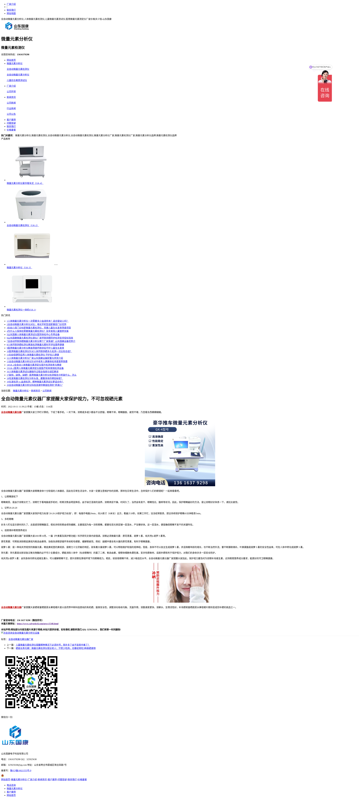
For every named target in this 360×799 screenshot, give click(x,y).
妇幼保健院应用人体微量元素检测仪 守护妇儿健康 (33, 355)
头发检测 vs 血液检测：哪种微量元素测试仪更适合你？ (35, 382)
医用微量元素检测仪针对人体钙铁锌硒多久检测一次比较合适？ (39, 351)
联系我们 (11, 10)
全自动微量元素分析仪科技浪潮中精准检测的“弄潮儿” (35, 385)
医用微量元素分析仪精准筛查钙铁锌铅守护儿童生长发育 (35, 348)
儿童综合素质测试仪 (17, 80)
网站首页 (11, 60)
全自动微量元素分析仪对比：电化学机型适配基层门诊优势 (36, 324)
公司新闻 (11, 103)
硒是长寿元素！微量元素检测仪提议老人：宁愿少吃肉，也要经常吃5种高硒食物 (56, 648)
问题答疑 (11, 123)
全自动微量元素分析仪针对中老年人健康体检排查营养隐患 (37, 361)
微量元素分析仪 (14, 63)
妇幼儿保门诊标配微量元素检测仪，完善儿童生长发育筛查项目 (39, 328)
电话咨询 (11, 785)
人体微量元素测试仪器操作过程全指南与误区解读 (32, 371)
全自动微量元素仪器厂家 (20, 639)
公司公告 (11, 114)
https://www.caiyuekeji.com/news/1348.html (37, 623)
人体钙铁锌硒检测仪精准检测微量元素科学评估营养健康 (35, 344)
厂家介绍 (11, 4)
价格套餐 (11, 130)
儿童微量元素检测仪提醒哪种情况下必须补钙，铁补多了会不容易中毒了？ (53, 645)
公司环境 (11, 91)
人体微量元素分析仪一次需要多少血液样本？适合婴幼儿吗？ (38, 321)
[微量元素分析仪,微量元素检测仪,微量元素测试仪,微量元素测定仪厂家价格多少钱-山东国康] (17, 31)
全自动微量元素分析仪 (18, 75)
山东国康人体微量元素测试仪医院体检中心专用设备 (33, 334)
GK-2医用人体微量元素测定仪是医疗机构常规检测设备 (35, 368)
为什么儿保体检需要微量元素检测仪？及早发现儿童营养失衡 (38, 331)
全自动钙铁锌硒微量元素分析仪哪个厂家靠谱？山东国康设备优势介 (41, 341)
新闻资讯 (11, 97)
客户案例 (11, 120)
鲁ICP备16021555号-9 (20, 770)
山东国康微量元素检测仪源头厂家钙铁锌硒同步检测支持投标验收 (40, 338)
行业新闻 (11, 108)
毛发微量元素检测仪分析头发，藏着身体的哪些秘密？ (35, 378)
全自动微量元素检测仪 (18, 69)
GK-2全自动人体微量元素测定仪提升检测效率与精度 (34, 365)
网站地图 (11, 13)
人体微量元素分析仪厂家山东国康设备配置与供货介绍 (35, 358)
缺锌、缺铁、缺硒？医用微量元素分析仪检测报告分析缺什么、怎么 (41, 375)
